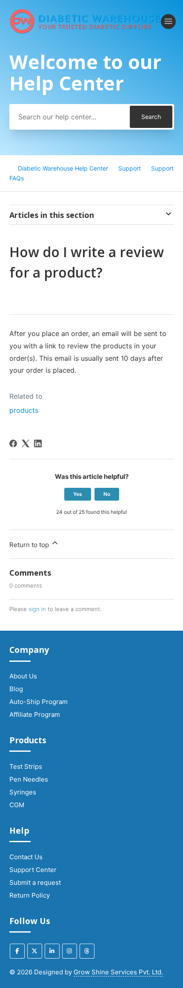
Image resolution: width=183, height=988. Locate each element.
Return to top (30, 545)
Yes (77, 494)
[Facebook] (13, 443)
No (106, 494)
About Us (23, 676)
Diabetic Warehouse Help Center (63, 168)
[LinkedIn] (38, 443)
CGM (16, 805)
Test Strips (25, 766)
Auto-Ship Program (38, 702)
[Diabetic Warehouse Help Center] (85, 21)
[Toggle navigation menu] (168, 21)
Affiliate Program (34, 714)
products (23, 410)
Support (129, 168)
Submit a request (35, 882)
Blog (16, 689)
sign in (37, 609)
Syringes (22, 792)
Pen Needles (28, 779)
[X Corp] (25, 443)
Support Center (33, 870)
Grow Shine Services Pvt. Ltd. (118, 972)
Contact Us (26, 857)
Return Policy (29, 895)
